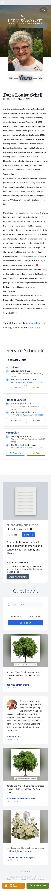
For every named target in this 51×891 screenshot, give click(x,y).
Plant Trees (36, 387)
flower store (34, 327)
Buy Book (28, 534)
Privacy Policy (18, 879)
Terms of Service (33, 879)
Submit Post (25, 622)
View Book (13, 534)
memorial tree (36, 323)
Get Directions (15, 387)
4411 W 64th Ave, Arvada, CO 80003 (27, 382)
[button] (25, 650)
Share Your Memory (18, 577)
